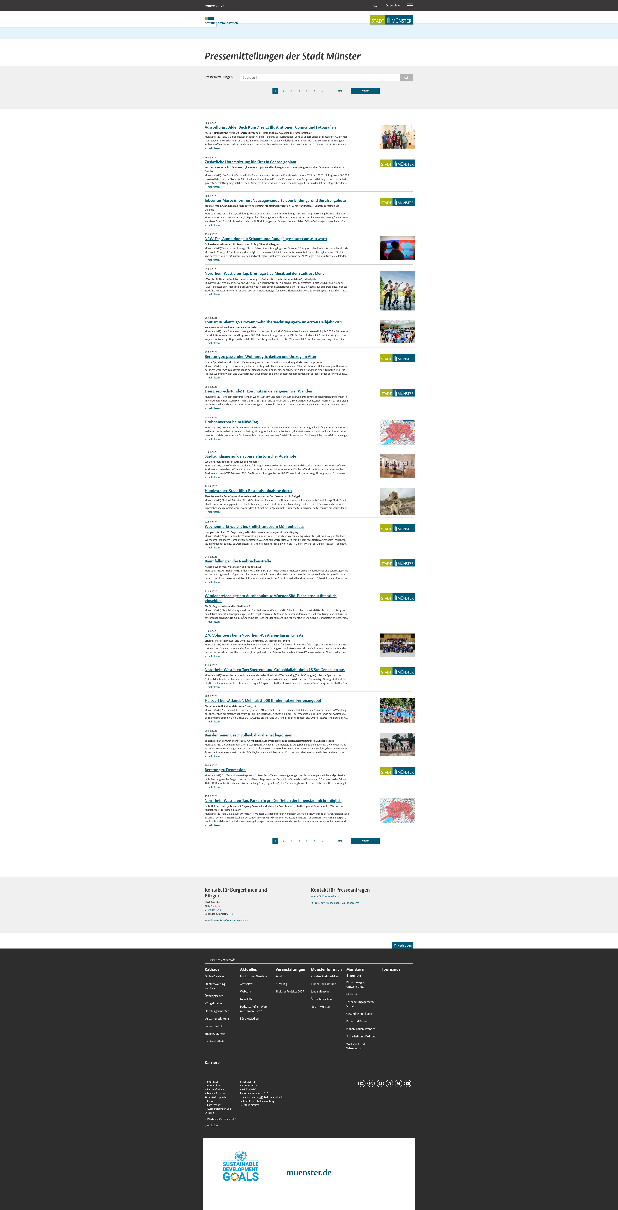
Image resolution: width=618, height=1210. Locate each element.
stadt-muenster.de (222, 959)
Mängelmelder (214, 1003)
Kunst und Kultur (356, 1021)
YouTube (407, 1083)
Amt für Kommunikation (326, 896)
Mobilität (352, 994)
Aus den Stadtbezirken (325, 976)
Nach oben (405, 945)
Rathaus (212, 969)
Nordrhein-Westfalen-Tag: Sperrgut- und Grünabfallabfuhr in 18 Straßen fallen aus (275, 669)
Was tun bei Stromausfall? (221, 1119)
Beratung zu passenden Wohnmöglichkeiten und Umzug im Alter (260, 356)
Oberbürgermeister (217, 1011)
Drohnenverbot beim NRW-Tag (231, 422)
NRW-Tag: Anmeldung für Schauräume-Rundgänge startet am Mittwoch (266, 238)
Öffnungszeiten (214, 995)
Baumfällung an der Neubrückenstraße (238, 561)
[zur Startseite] (391, 19)
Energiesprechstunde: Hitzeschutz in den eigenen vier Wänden (258, 391)
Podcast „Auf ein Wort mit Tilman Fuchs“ (253, 1009)
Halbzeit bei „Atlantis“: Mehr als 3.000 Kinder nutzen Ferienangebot (263, 700)
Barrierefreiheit (214, 1041)
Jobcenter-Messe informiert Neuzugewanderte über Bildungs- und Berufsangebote (275, 200)
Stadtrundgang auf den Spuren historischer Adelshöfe (250, 456)
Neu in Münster (320, 1006)
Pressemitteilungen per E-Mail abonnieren (336, 902)
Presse (210, 1101)
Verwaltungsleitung (217, 1018)
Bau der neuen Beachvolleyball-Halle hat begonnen (248, 735)
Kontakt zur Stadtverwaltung (258, 1101)
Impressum (213, 1081)
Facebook (380, 1083)
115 (231, 913)
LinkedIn (361, 1083)
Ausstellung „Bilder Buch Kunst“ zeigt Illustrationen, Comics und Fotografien (270, 127)
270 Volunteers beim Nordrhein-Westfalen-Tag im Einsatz (254, 635)
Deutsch (391, 5)
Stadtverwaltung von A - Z (215, 986)
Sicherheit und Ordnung (361, 1036)
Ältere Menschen (321, 999)
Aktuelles (248, 969)
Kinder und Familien (323, 984)
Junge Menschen (321, 991)
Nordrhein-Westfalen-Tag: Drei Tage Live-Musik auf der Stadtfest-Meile (265, 273)
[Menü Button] (410, 5)
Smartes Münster (215, 1033)
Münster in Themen (356, 972)
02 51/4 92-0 (214, 909)
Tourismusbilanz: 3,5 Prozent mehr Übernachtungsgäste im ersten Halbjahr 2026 (274, 322)
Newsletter (247, 999)
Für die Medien (249, 1018)
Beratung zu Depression (225, 769)
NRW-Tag (281, 984)
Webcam (245, 991)
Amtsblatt (246, 984)
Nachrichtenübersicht (253, 976)
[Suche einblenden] (375, 5)
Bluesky (398, 1083)
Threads (389, 1083)
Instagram (371, 1083)
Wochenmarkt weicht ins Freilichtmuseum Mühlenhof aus (254, 526)
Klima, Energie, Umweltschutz (355, 984)
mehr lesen (213, 148)
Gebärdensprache (217, 1097)
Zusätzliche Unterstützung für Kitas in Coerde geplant (250, 162)
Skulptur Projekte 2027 (290, 991)
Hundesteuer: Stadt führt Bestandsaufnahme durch (248, 490)
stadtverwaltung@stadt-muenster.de (227, 920)
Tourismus (391, 969)
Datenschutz (214, 1085)
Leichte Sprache (216, 1093)
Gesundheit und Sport (359, 1013)
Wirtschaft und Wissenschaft (355, 1046)
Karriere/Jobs (214, 1104)
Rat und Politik (214, 1026)
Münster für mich (326, 969)
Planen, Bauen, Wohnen (360, 1029)
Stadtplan (212, 1125)
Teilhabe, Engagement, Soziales (360, 1004)
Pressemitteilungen (219, 77)
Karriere (212, 1062)
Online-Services (214, 976)
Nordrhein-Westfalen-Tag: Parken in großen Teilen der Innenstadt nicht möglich (273, 800)
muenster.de (214, 5)
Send (279, 976)
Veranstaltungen (290, 969)
